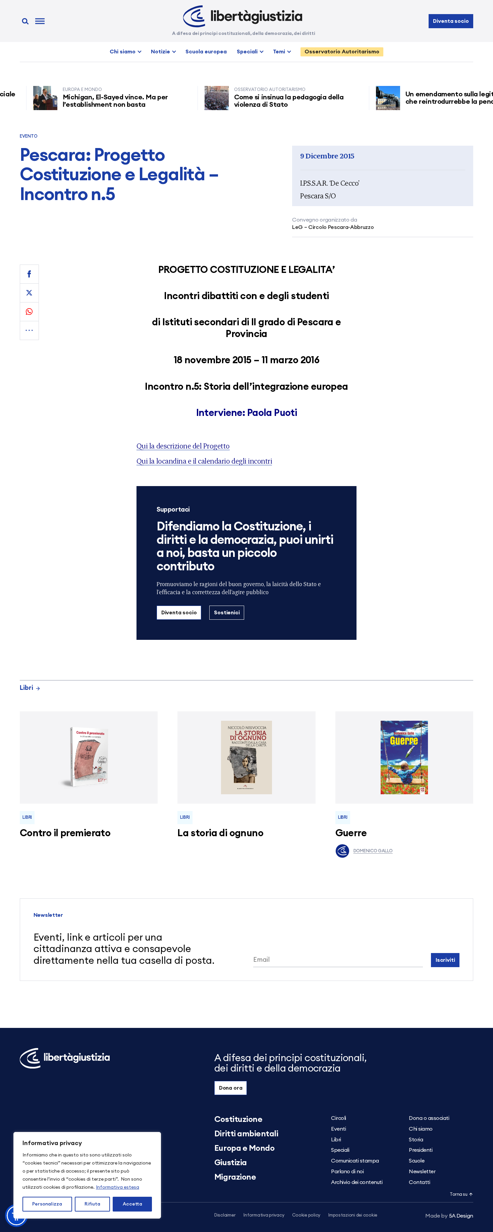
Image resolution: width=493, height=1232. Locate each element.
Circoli (338, 1118)
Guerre (351, 833)
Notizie (160, 51)
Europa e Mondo (244, 1148)
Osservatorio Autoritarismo (342, 51)
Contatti (419, 1182)
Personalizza (47, 1204)
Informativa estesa (117, 1187)
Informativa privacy (263, 1215)
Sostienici (226, 612)
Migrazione (235, 1177)
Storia (416, 1139)
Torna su (458, 1194)
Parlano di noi (347, 1171)
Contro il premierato (65, 833)
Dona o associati (429, 1118)
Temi (279, 51)
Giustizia (230, 1163)
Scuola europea (206, 51)
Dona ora (230, 1088)
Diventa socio (451, 21)
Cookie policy (306, 1215)
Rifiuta (92, 1204)
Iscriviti (445, 960)
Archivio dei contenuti (356, 1182)
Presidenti (420, 1150)
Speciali (247, 51)
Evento (29, 136)
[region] (87, 1175)
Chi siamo (122, 51)
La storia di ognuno (220, 833)
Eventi (338, 1129)
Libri (26, 688)
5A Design (449, 1216)
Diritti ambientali (246, 1134)
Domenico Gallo (373, 851)
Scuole (416, 1161)
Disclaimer (224, 1215)
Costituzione (238, 1120)
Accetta (132, 1204)
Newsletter (422, 1171)
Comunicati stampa (355, 1161)
